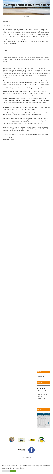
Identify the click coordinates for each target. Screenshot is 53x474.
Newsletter (10, 364)
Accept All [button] (13, 470)
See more (40, 400)
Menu (27, 16)
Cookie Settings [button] (6, 470)
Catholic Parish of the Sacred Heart (27, 4)
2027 (48, 426)
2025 (38, 426)
